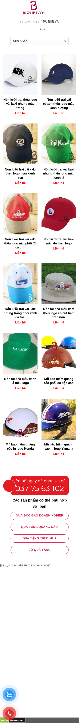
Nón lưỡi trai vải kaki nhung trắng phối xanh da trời (20, 313)
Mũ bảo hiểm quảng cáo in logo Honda (20, 446)
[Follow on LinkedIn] (29, 641)
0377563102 (30, 600)
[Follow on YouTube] (37, 641)
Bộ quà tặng (29, 21)
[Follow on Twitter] (22, 641)
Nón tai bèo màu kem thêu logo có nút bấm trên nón (58, 313)
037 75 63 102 (39, 488)
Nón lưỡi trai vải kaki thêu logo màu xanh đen (20, 173)
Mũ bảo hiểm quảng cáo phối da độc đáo (59, 381)
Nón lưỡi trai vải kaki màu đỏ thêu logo (58, 241)
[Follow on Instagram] (14, 641)
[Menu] (5, 7)
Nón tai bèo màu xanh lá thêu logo (20, 381)
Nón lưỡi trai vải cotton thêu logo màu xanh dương (58, 104)
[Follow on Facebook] (6, 641)
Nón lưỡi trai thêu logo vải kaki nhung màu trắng (20, 104)
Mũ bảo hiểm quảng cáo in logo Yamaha (58, 446)
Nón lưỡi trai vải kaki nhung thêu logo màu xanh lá (58, 173)
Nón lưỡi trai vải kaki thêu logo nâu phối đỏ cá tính (20, 243)
